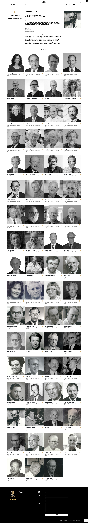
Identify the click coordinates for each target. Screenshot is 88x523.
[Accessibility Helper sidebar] (87, 1)
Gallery (74, 4)
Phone (39, 495)
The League (65, 520)
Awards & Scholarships (22, 4)
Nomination (68, 4)
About (8, 4)
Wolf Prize (13, 4)
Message (39, 503)
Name (39, 492)
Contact (79, 4)
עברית (81, 2)
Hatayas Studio (78, 520)
